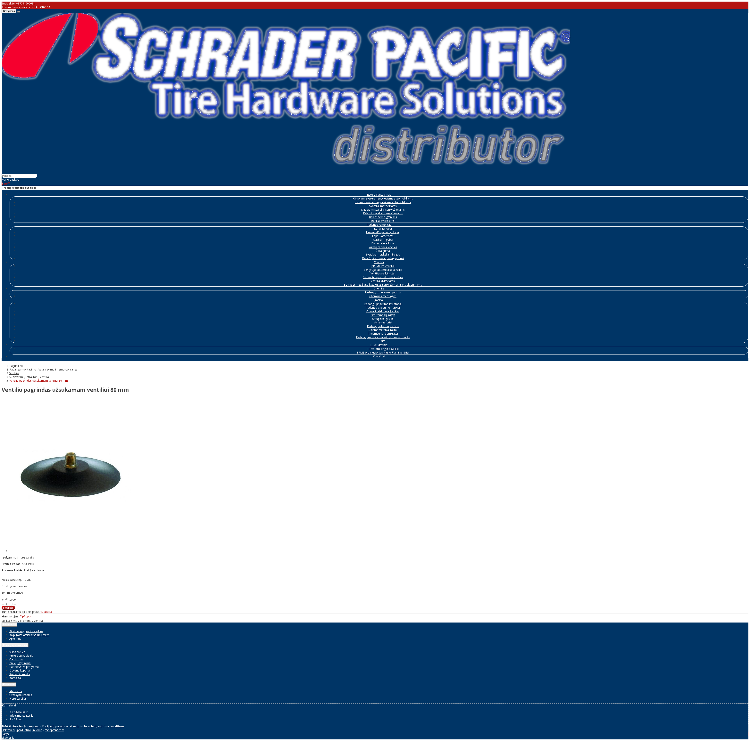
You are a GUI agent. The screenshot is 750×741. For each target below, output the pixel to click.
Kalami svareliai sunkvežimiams (383, 213)
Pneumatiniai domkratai (383, 333)
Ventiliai (38, 621)
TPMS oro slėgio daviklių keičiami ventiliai (383, 352)
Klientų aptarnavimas (15, 645)
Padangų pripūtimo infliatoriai (383, 304)
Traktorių (25, 621)
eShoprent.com (54, 730)
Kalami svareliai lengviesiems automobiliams (383, 202)
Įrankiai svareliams (383, 221)
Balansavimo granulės (383, 217)
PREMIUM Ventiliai (383, 266)
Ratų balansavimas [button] (379, 194)
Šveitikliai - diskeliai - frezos (383, 254)
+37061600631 (25, 3)
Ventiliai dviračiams (383, 281)
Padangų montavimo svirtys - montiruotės (383, 337)
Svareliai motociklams (383, 206)
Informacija (9, 624)
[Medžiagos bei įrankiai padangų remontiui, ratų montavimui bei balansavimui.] (286, 172)
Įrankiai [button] (378, 300)
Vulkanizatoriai (383, 322)
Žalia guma (383, 251)
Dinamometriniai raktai (382, 330)
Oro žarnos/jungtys (383, 315)
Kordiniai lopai (383, 228)
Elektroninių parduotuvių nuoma (22, 730)
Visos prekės (17, 652)
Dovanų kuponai (19, 670)
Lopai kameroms (383, 236)
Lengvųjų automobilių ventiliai (383, 270)
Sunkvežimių (9, 621)
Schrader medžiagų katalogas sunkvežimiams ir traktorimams (383, 284)
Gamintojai (16, 659)
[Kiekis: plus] (14, 604)
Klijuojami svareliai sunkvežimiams (383, 209)
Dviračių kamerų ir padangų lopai (383, 258)
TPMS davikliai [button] (379, 345)
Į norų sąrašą (25, 557)
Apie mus (15, 638)
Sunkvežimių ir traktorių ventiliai (383, 277)
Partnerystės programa (24, 667)
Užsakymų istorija (20, 695)
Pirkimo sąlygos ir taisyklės (26, 631)
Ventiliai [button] (379, 262)
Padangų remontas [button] (379, 224)
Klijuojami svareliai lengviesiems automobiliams (383, 198)
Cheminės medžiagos (382, 296)
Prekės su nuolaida (21, 655)
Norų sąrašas (18, 698)
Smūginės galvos (383, 319)
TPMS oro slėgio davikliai (383, 349)
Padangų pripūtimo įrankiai (383, 307)
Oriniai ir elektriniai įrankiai (382, 311)
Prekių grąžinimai (20, 663)
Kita (382, 341)
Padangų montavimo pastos (383, 292)
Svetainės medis (19, 674)
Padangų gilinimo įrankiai (383, 326)
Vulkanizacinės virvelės (383, 247)
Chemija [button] (379, 288)
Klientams (8, 684)
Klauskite (47, 612)
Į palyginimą (9, 557)
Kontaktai (379, 356)
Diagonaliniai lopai (382, 243)
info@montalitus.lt (21, 715)
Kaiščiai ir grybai (383, 239)
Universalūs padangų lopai (382, 232)
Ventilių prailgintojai (383, 273)
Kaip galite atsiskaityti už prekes (29, 635)
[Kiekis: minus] (3, 604)
